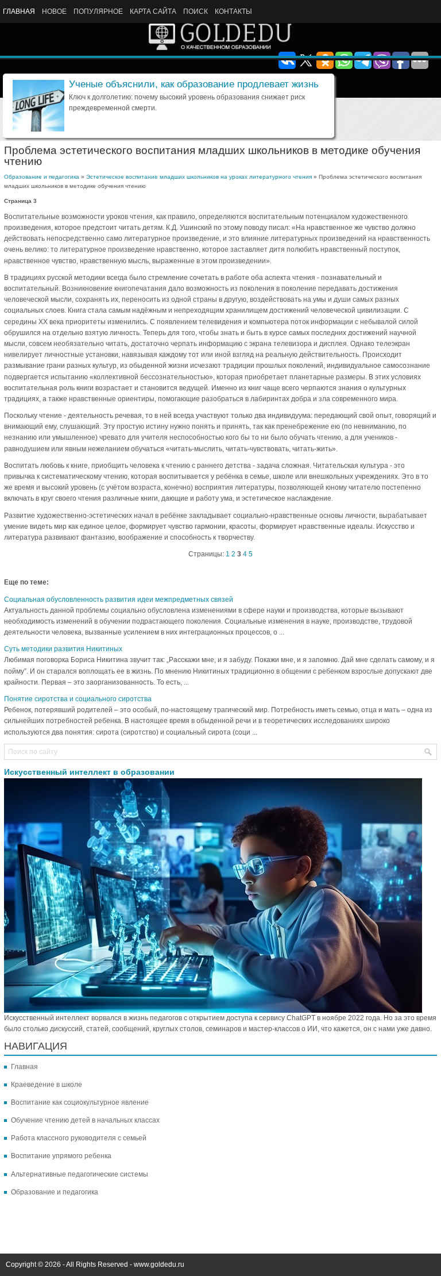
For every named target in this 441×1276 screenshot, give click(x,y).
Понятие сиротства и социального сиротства (78, 699)
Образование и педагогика (41, 177)
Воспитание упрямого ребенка (61, 1156)
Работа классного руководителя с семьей (78, 1138)
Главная (19, 11)
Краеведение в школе (46, 1085)
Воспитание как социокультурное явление (80, 1102)
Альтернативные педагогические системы (79, 1174)
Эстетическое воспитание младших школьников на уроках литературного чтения (199, 177)
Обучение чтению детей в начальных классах (85, 1120)
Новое (54, 11)
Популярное (98, 11)
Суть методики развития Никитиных (63, 649)
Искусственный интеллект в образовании (89, 772)
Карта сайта (153, 11)
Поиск (195, 11)
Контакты (233, 11)
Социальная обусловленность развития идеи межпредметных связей (118, 599)
